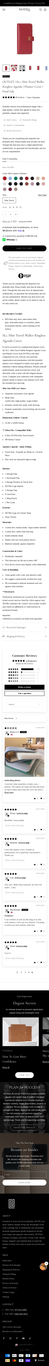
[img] (11, 728)
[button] (9, 97)
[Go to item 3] (22, 68)
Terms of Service (10, 1288)
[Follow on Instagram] (10, 1338)
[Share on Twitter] (13, 207)
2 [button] (21, 972)
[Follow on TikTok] (30, 1338)
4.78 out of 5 (31, 661)
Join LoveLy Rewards (12, 1327)
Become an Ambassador (12, 1331)
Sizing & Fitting (9, 1274)
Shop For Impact (24, 1127)
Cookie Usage (8, 1292)
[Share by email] (20, 207)
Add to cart (24, 248)
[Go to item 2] (14, 68)
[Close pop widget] (46, 1263)
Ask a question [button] (24, 693)
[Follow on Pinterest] (17, 1338)
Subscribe (24, 1182)
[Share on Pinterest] (17, 207)
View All (24, 1075)
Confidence (8, 1050)
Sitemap (6, 1297)
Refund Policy (8, 1279)
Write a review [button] (24, 687)
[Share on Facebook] (10, 207)
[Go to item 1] (6, 68)
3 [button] (25, 972)
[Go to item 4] (30, 68)
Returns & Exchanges (12, 1265)
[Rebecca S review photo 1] (24, 757)
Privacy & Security (10, 1283)
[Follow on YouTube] (23, 1338)
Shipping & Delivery (11, 1270)
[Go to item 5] (38, 68)
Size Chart (42, 195)
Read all (6, 1067)
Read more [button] (9, 792)
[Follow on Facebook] (4, 1338)
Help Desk (7, 1261)
